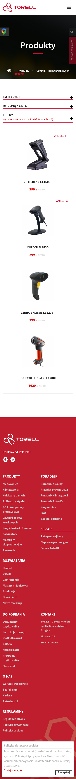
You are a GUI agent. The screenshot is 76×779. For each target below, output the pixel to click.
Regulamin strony (14, 719)
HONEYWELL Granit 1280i (37, 378)
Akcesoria (9, 550)
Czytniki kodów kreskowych (53, 71)
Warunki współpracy (15, 684)
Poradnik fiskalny (52, 484)
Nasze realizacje (13, 603)
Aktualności (10, 701)
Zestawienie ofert (72, 50)
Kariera (7, 695)
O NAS (8, 676)
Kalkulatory (10, 534)
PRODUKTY (11, 476)
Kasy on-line (48, 507)
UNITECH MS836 (37, 247)
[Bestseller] (38, 155)
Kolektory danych (14, 495)
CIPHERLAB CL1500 (37, 182)
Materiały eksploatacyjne (12, 542)
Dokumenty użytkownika (11, 624)
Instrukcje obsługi (14, 632)
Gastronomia (11, 580)
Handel (7, 568)
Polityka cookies (13, 730)
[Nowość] (38, 220)
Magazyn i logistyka (15, 586)
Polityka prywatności (16, 725)
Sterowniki (9, 666)
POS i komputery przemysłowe (13, 510)
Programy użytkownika (11, 658)
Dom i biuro (10, 597)
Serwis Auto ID (50, 548)
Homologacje (11, 650)
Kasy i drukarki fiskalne (17, 528)
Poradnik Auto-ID (52, 501)
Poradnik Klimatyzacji (54, 495)
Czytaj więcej (12, 770)
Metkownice (10, 484)
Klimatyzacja (11, 490)
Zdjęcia (7, 644)
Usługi (7, 574)
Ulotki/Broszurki (13, 638)
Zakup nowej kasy (52, 536)
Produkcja (9, 591)
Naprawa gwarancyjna (54, 542)
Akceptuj (64, 772)
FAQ (43, 513)
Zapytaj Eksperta (51, 519)
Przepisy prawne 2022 (54, 490)
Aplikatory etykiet (14, 501)
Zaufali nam (10, 690)
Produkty (23, 71)
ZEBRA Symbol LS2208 (37, 313)
